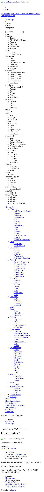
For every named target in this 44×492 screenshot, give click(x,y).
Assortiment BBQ (16, 87)
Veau (16, 295)
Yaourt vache (19, 272)
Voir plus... (14, 48)
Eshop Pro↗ (9, 412)
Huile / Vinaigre (20, 342)
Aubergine (13, 44)
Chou (16, 219)
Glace (16, 370)
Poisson (8, 113)
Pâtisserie (13, 64)
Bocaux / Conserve (17, 142)
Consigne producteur (17, 203)
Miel (16, 360)
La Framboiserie (20, 454)
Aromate (13, 42)
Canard (12, 93)
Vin (11, 128)
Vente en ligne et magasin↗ (15, 405)
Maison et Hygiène (12, 177)
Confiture (13, 160)
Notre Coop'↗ (10, 399)
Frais (11, 115)
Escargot (13, 101)
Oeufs (7, 109)
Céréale (17, 368)
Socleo (13, 490)
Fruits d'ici (13, 52)
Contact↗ (8, 410)
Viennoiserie (14, 67)
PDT (16, 229)
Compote (13, 158)
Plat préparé (14, 166)
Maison (12, 181)
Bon (11, 179)
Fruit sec (17, 366)
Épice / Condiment (16, 146)
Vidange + (13, 197)
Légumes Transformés (22, 240)
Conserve (13, 120)
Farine (16, 340)
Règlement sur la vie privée (15, 486)
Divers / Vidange (11, 195)
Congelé (13, 117)
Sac (11, 185)
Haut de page (10, 478)
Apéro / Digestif (15, 130)
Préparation (18, 293)
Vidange (13, 201)
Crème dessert (15, 81)
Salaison (13, 105)
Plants (12, 175)
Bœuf (12, 91)
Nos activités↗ (10, 407)
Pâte (15, 344)
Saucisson (13, 107)
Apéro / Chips (15, 140)
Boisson (8, 122)
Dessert (17, 364)
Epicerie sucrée (10, 150)
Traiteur (8, 164)
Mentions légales (11, 482)
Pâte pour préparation (17, 62)
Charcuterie (9, 99)
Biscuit (12, 152)
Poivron (17, 231)
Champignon (14, 46)
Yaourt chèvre (19, 274)
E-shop (7, 34)
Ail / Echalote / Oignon (18, 40)
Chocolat (13, 156)
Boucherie (9, 85)
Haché (16, 287)
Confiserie (13, 154)
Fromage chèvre (15, 77)
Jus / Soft (13, 124)
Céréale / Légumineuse (18, 144)
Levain (12, 58)
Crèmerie (8, 71)
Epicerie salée (10, 136)
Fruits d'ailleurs (15, 54)
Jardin (7, 173)
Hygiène (13, 183)
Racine (16, 234)
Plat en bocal (14, 168)
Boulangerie (9, 56)
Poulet (16, 289)
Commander (9, 207)
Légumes (8, 36)
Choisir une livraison (8, 449)
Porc (11, 95)
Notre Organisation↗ (13, 401)
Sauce (12, 138)
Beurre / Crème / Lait (17, 73)
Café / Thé (13, 132)
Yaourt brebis (19, 276)
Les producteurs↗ (11, 403)
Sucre (16, 372)
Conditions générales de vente (16, 484)
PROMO (8, 191)
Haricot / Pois (19, 225)
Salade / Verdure (20, 236)
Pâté (11, 103)
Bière (12, 126)
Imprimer (8, 476)
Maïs (16, 227)
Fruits (7, 50)
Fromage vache (15, 79)
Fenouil (17, 223)
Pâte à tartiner (19, 362)
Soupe (12, 171)
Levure (12, 60)
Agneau (13, 89)
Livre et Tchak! (10, 187)
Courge (17, 221)
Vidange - (13, 199)
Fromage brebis (15, 75)
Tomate (12, 38)
